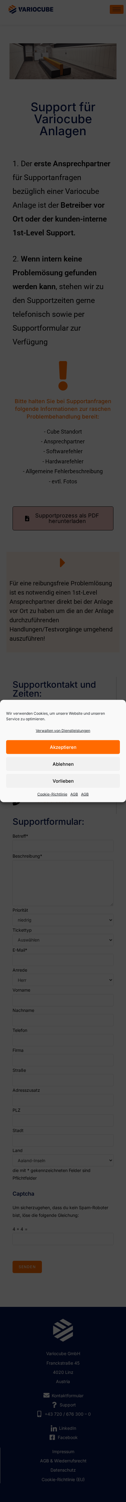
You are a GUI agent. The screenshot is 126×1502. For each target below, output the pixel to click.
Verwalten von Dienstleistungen (63, 730)
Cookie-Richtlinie (52, 794)
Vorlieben (63, 781)
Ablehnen (63, 764)
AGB (74, 794)
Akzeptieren (63, 747)
